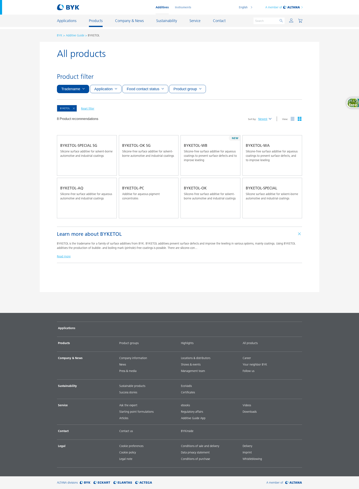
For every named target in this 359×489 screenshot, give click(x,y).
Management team (193, 371)
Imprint (247, 452)
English (243, 7)
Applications (66, 328)
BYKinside (187, 431)
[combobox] (109, 169)
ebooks (185, 405)
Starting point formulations (136, 412)
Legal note (125, 459)
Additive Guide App (193, 418)
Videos (247, 405)
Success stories (128, 392)
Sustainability (67, 386)
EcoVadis (186, 386)
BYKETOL (65, 108)
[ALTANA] (293, 482)
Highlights (187, 343)
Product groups (129, 343)
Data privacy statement (195, 452)
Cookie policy (127, 452)
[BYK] (85, 482)
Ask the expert (128, 405)
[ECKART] (101, 482)
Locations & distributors (195, 358)
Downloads (250, 412)
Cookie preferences (131, 446)
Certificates (188, 392)
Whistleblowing (252, 459)
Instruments (183, 7)
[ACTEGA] (143, 482)
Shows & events (190, 364)
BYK (59, 35)
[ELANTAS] (122, 482)
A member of (273, 7)
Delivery (247, 446)
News (122, 364)
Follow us (248, 371)
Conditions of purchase (195, 459)
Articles (123, 418)
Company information (133, 358)
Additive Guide (75, 35)
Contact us (126, 431)
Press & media (127, 371)
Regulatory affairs (192, 412)
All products (250, 343)
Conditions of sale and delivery (200, 446)
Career (247, 358)
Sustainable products (132, 386)
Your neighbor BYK (255, 364)
